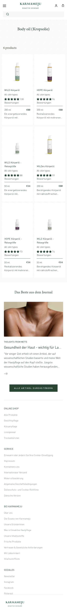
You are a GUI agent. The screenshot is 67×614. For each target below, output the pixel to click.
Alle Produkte (10, 415)
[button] (12, 99)
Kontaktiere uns (12, 466)
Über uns (8, 513)
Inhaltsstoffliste (12, 559)
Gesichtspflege (11, 420)
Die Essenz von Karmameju (17, 518)
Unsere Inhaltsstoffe (14, 536)
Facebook (8, 588)
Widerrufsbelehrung (13, 478)
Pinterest (8, 593)
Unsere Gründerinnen (14, 524)
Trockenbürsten (11, 438)
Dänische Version (12, 495)
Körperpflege (10, 426)
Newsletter (9, 576)
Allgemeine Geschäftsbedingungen (20, 484)
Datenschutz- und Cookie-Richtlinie (21, 489)
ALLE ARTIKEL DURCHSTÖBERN (33, 388)
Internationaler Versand (15, 472)
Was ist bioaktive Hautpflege (17, 530)
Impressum (9, 461)
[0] (63, 5)
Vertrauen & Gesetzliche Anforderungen (23, 547)
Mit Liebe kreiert (12, 553)
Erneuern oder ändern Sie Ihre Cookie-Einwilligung (28, 455)
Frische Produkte (12, 541)
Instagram (9, 582)
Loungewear (10, 432)
